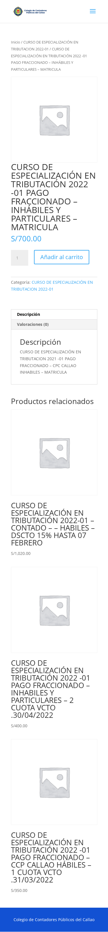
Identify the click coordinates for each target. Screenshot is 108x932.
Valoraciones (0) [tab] (33, 324)
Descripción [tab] (28, 314)
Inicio (15, 42)
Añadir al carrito (61, 257)
